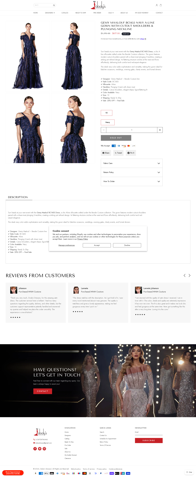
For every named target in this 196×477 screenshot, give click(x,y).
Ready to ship (69, 442)
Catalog (67, 439)
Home (67, 432)
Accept (97, 245)
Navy (110, 123)
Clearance (68, 458)
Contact (42, 391)
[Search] (54, 5)
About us (68, 452)
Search (102, 432)
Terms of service (88, 469)
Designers (68, 435)
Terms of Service (105, 445)
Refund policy (76, 469)
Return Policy (104, 442)
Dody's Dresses (45, 469)
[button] (49, 13)
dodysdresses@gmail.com (44, 443)
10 (108, 113)
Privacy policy (102, 469)
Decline (127, 245)
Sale (66, 448)
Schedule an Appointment (108, 439)
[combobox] (44, 5)
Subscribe (149, 440)
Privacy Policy (82, 239)
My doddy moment (71, 455)
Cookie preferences (115, 469)
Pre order (68, 445)
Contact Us (103, 435)
